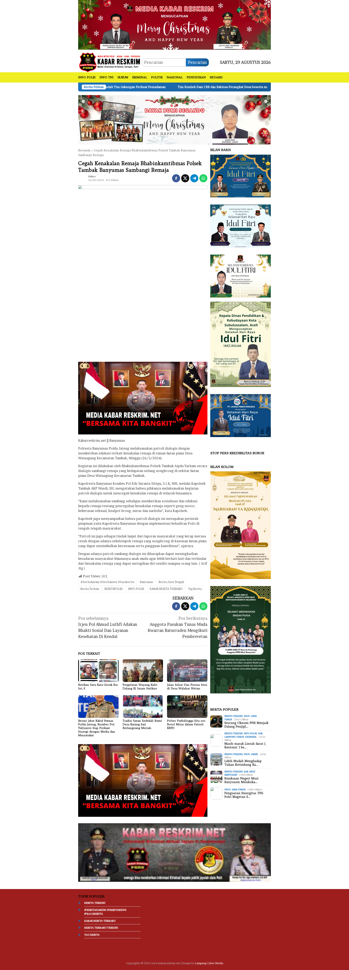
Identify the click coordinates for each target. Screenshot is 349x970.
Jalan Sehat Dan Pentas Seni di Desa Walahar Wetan (187, 686)
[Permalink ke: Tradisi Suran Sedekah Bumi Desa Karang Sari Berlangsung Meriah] (143, 706)
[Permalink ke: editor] (82, 177)
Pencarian (197, 62)
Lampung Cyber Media (209, 963)
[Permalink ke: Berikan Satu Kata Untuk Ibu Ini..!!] (98, 670)
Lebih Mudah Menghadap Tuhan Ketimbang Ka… (243, 763)
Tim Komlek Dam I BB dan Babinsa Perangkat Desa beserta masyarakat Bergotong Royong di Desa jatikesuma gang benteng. (203, 87)
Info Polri (250, 733)
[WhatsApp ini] (203, 178)
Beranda (84, 150)
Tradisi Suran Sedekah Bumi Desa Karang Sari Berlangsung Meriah (142, 724)
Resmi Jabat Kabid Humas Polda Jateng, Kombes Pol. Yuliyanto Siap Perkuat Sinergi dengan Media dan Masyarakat (96, 728)
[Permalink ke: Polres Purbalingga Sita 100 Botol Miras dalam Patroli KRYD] (187, 706)
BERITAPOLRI (113, 588)
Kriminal (251, 736)
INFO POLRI (136, 588)
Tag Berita (195, 588)
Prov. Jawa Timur (235, 789)
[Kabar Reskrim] (110, 62)
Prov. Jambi (251, 754)
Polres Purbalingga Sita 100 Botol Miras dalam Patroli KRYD (186, 724)
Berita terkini (233, 716)
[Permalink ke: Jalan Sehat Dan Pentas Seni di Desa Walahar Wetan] (187, 670)
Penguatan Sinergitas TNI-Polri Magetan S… (244, 795)
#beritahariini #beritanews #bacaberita (107, 582)
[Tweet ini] (185, 178)
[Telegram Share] (194, 178)
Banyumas (146, 582)
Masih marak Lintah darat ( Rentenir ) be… (245, 745)
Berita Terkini (89, 588)
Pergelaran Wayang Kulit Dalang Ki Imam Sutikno (140, 686)
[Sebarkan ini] (176, 178)
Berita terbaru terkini (101, 927)
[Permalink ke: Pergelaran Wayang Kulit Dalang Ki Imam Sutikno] (143, 670)
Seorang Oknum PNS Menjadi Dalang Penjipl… (246, 724)
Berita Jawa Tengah (171, 582)
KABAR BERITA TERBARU (166, 588)
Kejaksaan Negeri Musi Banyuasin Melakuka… (241, 780)
